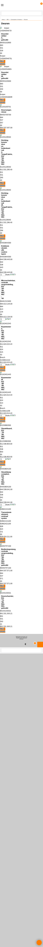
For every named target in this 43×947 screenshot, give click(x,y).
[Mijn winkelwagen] (39, 5)
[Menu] (2, 5)
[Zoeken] (40, 13)
